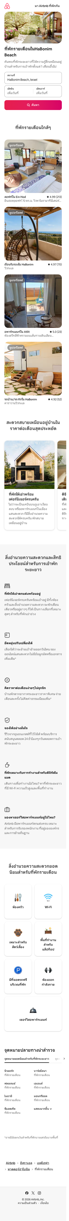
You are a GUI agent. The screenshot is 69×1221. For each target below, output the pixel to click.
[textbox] (18, 93)
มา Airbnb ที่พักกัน (47, 6)
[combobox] (33, 80)
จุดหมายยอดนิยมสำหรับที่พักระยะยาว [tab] (26, 1058)
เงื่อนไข (44, 1203)
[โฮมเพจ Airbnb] (7, 6)
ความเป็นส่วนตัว (27, 1203)
